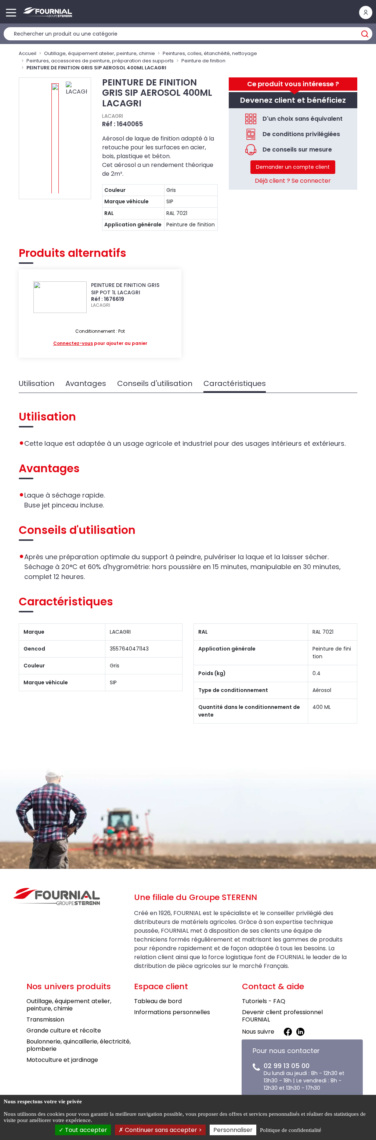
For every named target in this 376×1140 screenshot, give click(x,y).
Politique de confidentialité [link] (290, 1130)
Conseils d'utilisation (154, 383)
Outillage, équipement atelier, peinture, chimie (99, 53)
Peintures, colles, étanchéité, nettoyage (210, 53)
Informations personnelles (172, 1012)
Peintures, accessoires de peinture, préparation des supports (100, 60)
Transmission (45, 1019)
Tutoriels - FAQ (263, 1001)
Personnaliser (233, 1130)
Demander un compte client (293, 167)
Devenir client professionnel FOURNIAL (282, 1016)
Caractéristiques (234, 383)
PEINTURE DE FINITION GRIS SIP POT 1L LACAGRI (125, 288)
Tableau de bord (158, 1001)
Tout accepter (85, 1130)
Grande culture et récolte (63, 1030)
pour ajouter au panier (100, 343)
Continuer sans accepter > (162, 1130)
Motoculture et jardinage (62, 1060)
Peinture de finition (203, 60)
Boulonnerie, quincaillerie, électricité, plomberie (78, 1045)
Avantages (85, 383)
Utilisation (36, 383)
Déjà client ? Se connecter (293, 180)
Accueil (27, 53)
